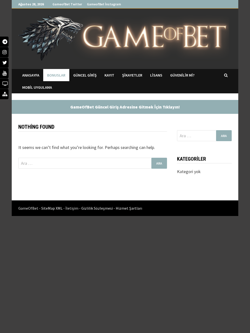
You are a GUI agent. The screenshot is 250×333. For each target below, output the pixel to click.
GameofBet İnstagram (104, 4)
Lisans (156, 75)
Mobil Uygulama (37, 87)
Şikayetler (132, 75)
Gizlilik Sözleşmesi (97, 208)
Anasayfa (30, 75)
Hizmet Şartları (129, 208)
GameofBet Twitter (67, 4)
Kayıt (109, 75)
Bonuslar (56, 75)
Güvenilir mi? (182, 75)
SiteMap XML (52, 208)
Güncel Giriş (85, 75)
